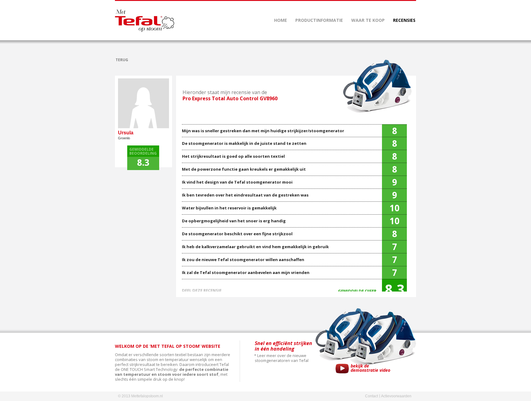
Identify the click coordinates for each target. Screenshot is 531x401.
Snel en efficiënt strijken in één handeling (283, 346)
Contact (371, 396)
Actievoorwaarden (396, 396)
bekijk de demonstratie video (370, 368)
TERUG (122, 59)
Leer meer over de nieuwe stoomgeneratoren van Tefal (282, 358)
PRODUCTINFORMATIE (319, 20)
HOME (280, 20)
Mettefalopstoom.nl (145, 21)
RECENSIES (404, 20)
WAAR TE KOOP (368, 20)
